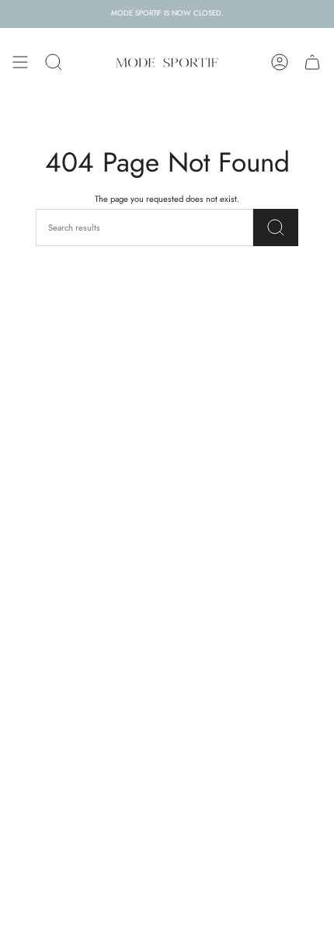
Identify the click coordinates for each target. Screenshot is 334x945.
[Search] (275, 227)
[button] (53, 62)
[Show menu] (20, 62)
